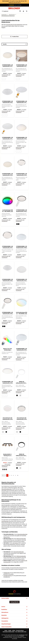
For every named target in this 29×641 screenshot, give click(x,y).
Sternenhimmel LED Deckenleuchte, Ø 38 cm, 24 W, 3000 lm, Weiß (7, 418)
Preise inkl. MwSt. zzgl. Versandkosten (6, 75)
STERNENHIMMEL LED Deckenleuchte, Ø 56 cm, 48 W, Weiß (21, 349)
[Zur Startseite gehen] (14, 8)
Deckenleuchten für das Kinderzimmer (14, 24)
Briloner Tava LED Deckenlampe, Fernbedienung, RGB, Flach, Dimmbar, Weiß (7, 349)
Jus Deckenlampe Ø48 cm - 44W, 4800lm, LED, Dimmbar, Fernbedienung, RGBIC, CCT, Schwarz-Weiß (7, 210)
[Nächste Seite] (15, 475)
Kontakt (9, 630)
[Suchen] (20, 11)
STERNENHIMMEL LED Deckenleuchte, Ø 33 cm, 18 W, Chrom (7, 247)
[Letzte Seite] (18, 475)
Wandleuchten (6, 572)
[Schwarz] (17, 224)
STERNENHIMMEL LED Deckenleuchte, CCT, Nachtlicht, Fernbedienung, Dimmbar (21, 65)
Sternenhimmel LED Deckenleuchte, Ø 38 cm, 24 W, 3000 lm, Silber (21, 418)
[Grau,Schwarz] (3, 469)
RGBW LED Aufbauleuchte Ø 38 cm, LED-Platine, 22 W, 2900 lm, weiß (21, 382)
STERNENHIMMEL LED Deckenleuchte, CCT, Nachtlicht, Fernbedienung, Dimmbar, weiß (7, 65)
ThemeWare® (14, 638)
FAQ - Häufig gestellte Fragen (20, 631)
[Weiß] (3, 79)
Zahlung (13, 630)
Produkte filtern (15, 36)
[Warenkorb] (26, 11)
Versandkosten (21, 634)
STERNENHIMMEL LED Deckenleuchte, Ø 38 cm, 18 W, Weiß (21, 138)
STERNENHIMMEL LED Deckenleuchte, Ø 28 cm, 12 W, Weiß (7, 102)
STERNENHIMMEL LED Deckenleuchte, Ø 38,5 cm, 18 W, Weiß (21, 247)
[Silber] (20, 395)
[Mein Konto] (23, 11)
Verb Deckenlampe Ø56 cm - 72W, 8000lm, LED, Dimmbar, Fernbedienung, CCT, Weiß (21, 313)
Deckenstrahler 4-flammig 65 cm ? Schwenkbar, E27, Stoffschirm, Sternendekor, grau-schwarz (7, 455)
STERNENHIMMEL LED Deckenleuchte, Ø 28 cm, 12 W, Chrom (21, 174)
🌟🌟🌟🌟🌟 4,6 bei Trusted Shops (15, 5)
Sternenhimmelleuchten (7, 489)
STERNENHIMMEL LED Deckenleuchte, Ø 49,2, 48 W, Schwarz (21, 210)
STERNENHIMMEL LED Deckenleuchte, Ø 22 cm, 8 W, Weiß (21, 280)
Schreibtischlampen (7, 575)
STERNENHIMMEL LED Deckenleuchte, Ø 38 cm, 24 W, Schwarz (7, 313)
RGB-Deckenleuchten (21, 538)
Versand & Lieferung (20, 630)
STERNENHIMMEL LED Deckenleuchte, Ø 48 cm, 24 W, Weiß (7, 382)
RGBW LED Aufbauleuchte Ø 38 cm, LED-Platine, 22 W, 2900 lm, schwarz (21, 455)
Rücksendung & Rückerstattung (8, 631)
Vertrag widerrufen (14, 602)
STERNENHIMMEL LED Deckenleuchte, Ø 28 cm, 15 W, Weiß (7, 174)
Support (5, 630)
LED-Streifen (15, 543)
